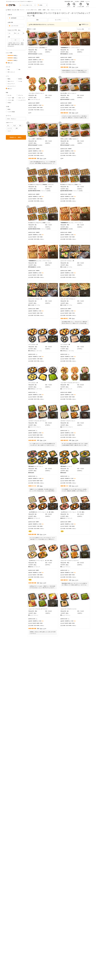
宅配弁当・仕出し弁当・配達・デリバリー (15, 9)
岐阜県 (39, 9)
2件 (74, 113)
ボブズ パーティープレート (35, 427)
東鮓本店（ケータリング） (35, 518)
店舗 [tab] (37, 19)
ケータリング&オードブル (31, 9)
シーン (7, 76)
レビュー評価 (9, 52)
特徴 (7, 92)
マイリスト (87, 1)
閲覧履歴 (82, 1)
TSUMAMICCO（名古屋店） (67, 54)
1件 (74, 67)
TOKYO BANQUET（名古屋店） (36, 54)
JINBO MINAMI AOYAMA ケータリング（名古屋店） (40, 190)
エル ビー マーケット (66, 566)
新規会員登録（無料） (69, 1)
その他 (7, 106)
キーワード (8, 115)
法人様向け (77, 1)
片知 (48, 9)
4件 (74, 440)
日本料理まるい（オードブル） (36, 350)
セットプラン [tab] (58, 19)
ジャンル (8, 66)
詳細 (42, 59)
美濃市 (44, 9)
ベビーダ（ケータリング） (35, 99)
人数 (9, 36)
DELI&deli (32, 472)
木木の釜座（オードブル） (67, 267)
